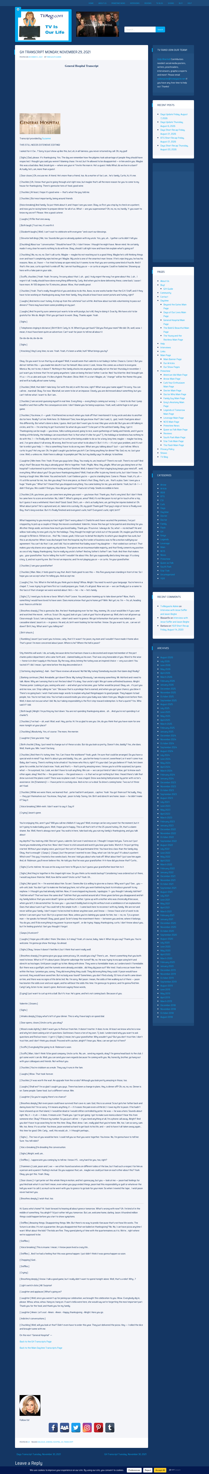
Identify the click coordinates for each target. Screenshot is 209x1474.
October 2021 (167, 884)
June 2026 (165, 665)
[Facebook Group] (64, 1427)
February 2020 (167, 962)
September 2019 (168, 982)
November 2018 (168, 1009)
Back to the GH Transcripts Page (36, 1341)
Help (190, 3)
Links (162, 351)
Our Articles (169, 363)
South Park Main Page (174, 437)
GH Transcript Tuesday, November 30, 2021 (125, 1454)
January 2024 (167, 778)
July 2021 (164, 896)
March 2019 (166, 1001)
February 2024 (167, 775)
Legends (164, 539)
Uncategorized (167, 574)
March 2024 (166, 771)
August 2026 (166, 657)
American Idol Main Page (175, 375)
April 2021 (165, 907)
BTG (162, 496)
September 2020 (168, 935)
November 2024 (168, 739)
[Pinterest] (98, 1427)
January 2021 (166, 919)
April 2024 (165, 767)
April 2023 (165, 814)
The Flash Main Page (173, 445)
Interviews (135, 3)
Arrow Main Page (171, 379)
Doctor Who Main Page (174, 394)
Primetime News (118, 3)
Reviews (147, 3)
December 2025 (168, 689)
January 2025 (167, 731)
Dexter (163, 516)
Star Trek (165, 571)
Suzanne (46, 138)
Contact (164, 297)
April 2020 (165, 954)
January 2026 (167, 685)
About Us (102, 3)
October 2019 (167, 978)
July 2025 (165, 708)
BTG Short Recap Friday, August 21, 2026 (172, 140)
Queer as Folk (167, 563)
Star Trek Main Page (173, 441)
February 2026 (167, 681)
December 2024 (168, 735)
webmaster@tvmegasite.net (171, 79)
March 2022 (166, 864)
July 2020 (165, 942)
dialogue (41, 1442)
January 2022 (167, 872)
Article (163, 488)
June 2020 (165, 946)
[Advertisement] (145, 13)
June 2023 (165, 806)
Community (165, 293)
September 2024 (168, 747)
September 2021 (168, 888)
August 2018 (166, 1017)
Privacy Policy (167, 449)
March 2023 (166, 817)
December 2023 (168, 782)
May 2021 (165, 903)
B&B (162, 492)
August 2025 (166, 704)
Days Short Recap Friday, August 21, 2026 (172, 132)
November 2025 (168, 692)
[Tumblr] (110, 1427)
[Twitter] (76, 1427)
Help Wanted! (164, 59)
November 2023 (168, 786)
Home (91, 3)
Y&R (162, 578)
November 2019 (168, 974)
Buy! (181, 3)
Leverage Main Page (173, 418)
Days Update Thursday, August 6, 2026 (171, 124)
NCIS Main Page (171, 422)
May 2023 (165, 810)
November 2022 (168, 833)
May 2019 (165, 993)
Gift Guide (168, 289)
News (163, 555)
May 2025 (165, 716)
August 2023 (166, 798)
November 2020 (168, 927)
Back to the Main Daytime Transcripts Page (41, 1348)
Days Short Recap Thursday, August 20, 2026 (174, 147)
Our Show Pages (171, 367)
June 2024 (165, 759)
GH (29, 1442)
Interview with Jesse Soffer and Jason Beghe (173, 612)
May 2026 (165, 669)
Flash (163, 528)
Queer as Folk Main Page (175, 429)
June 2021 (165, 900)
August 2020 (166, 939)
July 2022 (165, 849)
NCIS (162, 551)
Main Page (165, 355)
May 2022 (165, 857)
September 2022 (168, 841)
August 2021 (166, 892)
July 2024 (165, 755)
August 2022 (166, 845)
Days (162, 508)
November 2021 (168, 880)
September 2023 (168, 794)
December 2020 (168, 923)
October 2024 (167, 743)
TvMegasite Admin (54, 57)
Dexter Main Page (172, 390)
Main (162, 547)
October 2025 (167, 696)
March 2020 (166, 958)
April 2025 (165, 720)
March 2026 (166, 677)
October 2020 (167, 931)
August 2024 (166, 751)
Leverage (165, 543)
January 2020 (167, 966)
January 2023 (167, 825)
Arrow (163, 485)
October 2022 (167, 837)
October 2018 (167, 1013)
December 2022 (168, 829)
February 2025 (167, 728)
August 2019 (166, 986)
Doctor (163, 520)
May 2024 (165, 763)
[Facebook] (53, 1427)
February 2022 (167, 868)
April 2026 (165, 673)
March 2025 (166, 724)
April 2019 (165, 997)
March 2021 (166, 911)
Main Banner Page (172, 359)
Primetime (165, 371)
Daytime (164, 300)
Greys (163, 535)
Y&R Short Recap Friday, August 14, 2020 (174, 628)
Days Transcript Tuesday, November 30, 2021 (39, 1454)
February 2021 (167, 915)
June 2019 (165, 989)
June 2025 (165, 712)
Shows (171, 3)
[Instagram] (87, 1427)
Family (163, 524)
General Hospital (53, 1442)
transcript (68, 1442)
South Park (165, 567)
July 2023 (165, 802)
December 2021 (167, 876)
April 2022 (165, 861)
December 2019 (168, 970)
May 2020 (165, 950)
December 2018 (168, 1005)
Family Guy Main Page (174, 398)
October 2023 (167, 790)
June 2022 (165, 853)
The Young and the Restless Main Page (173, 338)
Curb (162, 504)
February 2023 (167, 821)
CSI (162, 500)
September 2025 (168, 700)
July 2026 (165, 661)
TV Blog (159, 3)
